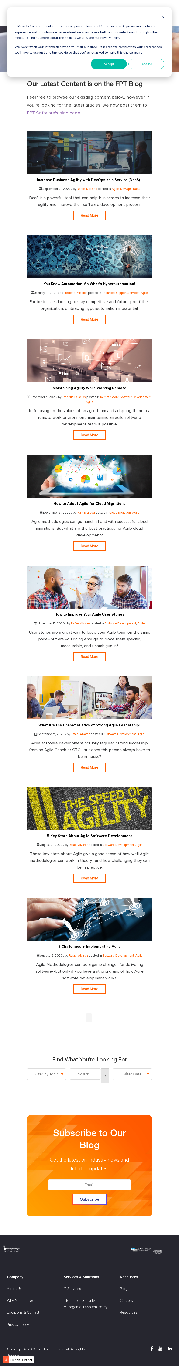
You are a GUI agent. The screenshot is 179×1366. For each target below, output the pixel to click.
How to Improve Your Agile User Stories (89, 614)
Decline (146, 64)
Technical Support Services (120, 293)
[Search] (105, 1075)
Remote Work (109, 397)
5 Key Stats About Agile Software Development (89, 836)
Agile (115, 189)
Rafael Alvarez (80, 623)
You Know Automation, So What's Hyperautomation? (90, 284)
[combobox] (85, 1074)
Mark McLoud (86, 512)
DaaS (136, 189)
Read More (89, 215)
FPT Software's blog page (53, 113)
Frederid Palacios (75, 293)
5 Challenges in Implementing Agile (89, 946)
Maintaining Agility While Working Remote (89, 388)
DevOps (126, 189)
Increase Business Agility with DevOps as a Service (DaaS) (89, 180)
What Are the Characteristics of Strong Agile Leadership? (89, 725)
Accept (109, 64)
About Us (14, 1289)
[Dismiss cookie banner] (162, 17)
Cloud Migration (120, 512)
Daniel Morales (87, 189)
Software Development (135, 397)
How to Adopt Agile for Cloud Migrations (90, 504)
